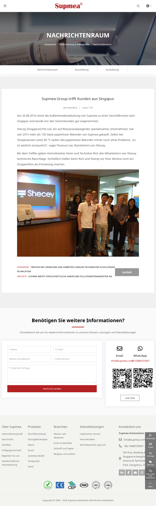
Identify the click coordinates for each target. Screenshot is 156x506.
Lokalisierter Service (90, 433)
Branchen (60, 427)
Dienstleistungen (92, 427)
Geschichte (7, 439)
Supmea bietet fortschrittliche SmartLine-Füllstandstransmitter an (70, 276)
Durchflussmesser (37, 433)
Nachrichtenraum (47, 69)
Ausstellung (82, 69)
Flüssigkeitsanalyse (38, 439)
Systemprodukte (36, 455)
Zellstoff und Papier (64, 448)
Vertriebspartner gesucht (93, 444)
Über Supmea (11, 427)
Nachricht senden (52, 388)
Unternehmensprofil (12, 433)
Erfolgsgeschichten (11, 450)
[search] (138, 5)
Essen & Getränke (63, 443)
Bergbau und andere (64, 453)
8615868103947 (141, 360)
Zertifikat (6, 444)
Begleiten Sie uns (11, 455)
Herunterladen (87, 439)
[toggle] (5, 6)
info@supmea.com (122, 360)
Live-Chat (130, 398)
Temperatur (34, 461)
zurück (127, 272)
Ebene (31, 444)
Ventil (31, 466)
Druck (31, 450)
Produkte (34, 427)
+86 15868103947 (134, 446)
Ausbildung (112, 69)
